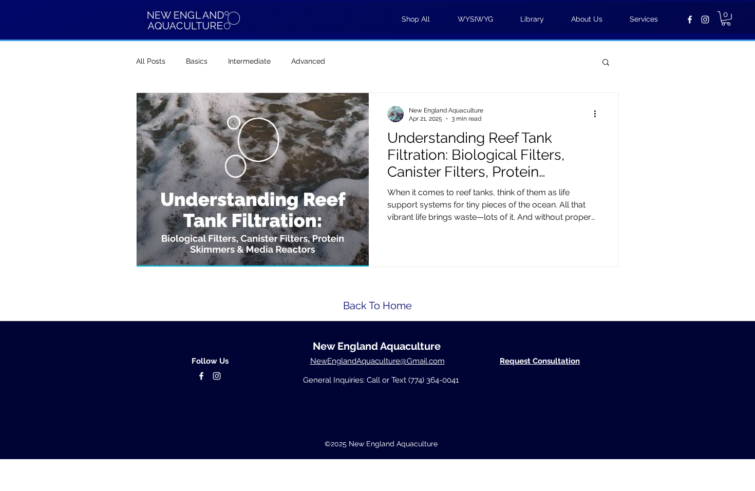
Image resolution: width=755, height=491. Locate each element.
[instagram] (705, 19)
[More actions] (598, 114)
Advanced (308, 61)
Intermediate (249, 61)
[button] (726, 18)
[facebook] (690, 19)
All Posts (150, 61)
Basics (196, 61)
